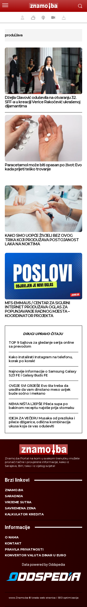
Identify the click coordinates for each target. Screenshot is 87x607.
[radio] (42, 17)
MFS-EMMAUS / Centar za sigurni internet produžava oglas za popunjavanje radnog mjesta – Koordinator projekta (37, 309)
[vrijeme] (33, 17)
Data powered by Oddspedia (43, 565)
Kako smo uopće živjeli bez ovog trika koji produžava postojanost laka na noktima (42, 239)
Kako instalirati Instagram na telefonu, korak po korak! (40, 359)
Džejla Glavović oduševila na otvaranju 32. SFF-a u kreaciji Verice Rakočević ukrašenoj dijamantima (42, 101)
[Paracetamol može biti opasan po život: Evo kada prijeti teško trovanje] (43, 138)
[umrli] (63, 17)
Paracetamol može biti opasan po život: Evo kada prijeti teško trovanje (43, 167)
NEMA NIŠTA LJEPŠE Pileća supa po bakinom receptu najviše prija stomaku (41, 406)
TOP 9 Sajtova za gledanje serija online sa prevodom (41, 344)
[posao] (22, 17)
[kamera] (52, 17)
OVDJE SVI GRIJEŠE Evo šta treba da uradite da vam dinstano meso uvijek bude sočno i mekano (40, 389)
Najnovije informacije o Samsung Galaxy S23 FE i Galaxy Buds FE (42, 373)
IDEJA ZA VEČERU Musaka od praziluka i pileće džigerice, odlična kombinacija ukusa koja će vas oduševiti (42, 422)
